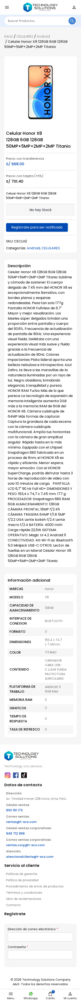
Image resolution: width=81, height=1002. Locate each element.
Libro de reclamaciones (23, 899)
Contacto (13, 905)
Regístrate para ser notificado (37, 227)
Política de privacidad (22, 880)
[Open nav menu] (7, 7)
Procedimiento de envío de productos (35, 886)
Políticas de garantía (21, 874)
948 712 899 (15, 833)
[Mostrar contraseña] (8, 962)
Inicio (8, 36)
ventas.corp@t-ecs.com (25, 845)
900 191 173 (14, 810)
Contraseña (18, 947)
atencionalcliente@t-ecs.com (29, 857)
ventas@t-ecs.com (21, 822)
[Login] (74, 7)
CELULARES (24, 36)
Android (43, 36)
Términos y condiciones (24, 892)
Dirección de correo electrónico (33, 929)
